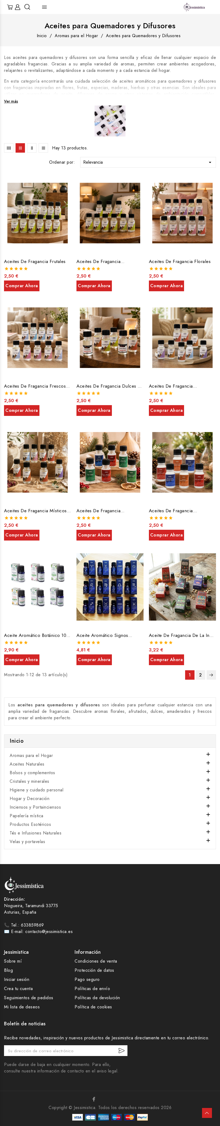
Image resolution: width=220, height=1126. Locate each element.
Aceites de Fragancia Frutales (35, 261)
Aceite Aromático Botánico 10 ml (35, 635)
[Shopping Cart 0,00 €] (10, 7)
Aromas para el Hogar (31, 755)
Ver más (11, 101)
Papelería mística (26, 816)
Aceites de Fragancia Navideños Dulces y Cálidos (178, 510)
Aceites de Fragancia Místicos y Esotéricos (37, 510)
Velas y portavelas (27, 842)
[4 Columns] (8, 147)
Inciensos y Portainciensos (35, 807)
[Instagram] (104, 1099)
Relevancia (148, 162)
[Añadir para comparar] (68, 191)
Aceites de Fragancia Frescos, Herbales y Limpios (35, 386)
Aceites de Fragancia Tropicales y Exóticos (98, 261)
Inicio (17, 741)
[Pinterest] (115, 1099)
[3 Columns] (20, 147)
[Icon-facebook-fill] (94, 1099)
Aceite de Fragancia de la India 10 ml (182, 635)
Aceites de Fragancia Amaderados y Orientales (175, 386)
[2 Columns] (31, 147)
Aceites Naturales (27, 764)
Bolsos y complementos (32, 773)
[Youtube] (126, 1099)
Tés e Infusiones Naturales (35, 833)
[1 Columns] (43, 147)
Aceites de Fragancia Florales (180, 261)
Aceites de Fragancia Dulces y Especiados (108, 386)
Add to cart (21, 286)
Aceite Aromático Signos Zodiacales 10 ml (102, 635)
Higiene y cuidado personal (36, 790)
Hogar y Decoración (29, 798)
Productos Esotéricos (30, 824)
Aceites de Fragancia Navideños (98, 510)
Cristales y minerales (29, 781)
